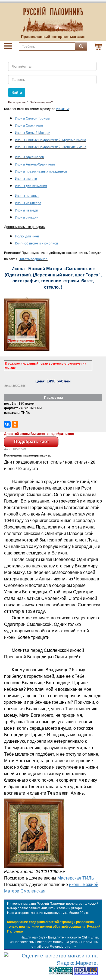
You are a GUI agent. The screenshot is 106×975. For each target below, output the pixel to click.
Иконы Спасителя (29, 125)
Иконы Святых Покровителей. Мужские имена (50, 140)
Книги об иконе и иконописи (36, 243)
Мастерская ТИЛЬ (75, 878)
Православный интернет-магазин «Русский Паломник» (56, 942)
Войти (16, 92)
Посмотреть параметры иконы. (27, 455)
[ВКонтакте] (7, 424)
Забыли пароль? (41, 102)
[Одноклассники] (15, 424)
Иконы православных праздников (41, 171)
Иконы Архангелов (29, 157)
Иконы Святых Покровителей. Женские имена (50, 147)
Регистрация (17, 102)
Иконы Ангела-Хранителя (35, 164)
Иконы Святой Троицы (32, 118)
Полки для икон (27, 236)
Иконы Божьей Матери (32, 133)
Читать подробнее (33, 259)
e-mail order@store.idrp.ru (51, 946)
